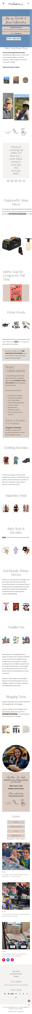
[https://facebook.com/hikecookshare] (19, 994)
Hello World (16, 971)
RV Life (4, 872)
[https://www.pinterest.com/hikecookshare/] (5, 994)
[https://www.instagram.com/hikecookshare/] (16, 994)
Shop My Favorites (16, 974)
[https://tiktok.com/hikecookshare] (16, 997)
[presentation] (16, 856)
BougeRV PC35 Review (13, 428)
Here (4, 537)
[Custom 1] (12, 994)
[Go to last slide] (3, 246)
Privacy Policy (12, 1011)
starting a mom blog (9, 714)
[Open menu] (28, 3)
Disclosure (21, 1011)
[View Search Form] (3, 3)
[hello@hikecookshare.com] (8, 994)
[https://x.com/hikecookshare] (23, 994)
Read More (18, 33)
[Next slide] (28, 325)
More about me (16, 793)
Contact (16, 976)
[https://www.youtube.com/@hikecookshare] (27, 994)
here (16, 342)
